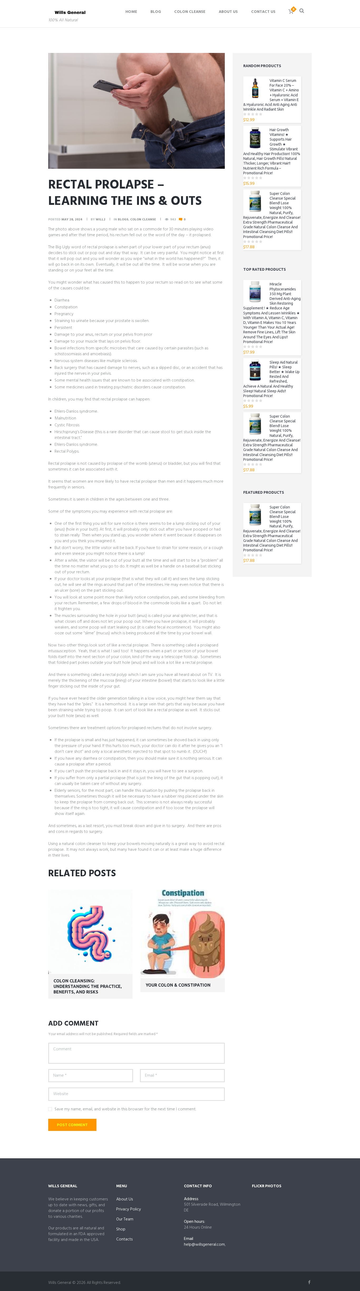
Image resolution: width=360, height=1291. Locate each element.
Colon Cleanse (189, 12)
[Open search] (301, 11)
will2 (100, 219)
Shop (120, 1229)
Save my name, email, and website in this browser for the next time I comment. (125, 1109)
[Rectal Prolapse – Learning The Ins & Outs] (136, 111)
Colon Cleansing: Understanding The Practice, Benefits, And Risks (87, 986)
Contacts (124, 1239)
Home (131, 12)
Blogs (123, 219)
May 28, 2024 (71, 219)
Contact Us (263, 12)
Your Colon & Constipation (178, 985)
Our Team (124, 1219)
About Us (228, 12)
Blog (155, 12)
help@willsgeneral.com (204, 1244)
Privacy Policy (128, 1209)
